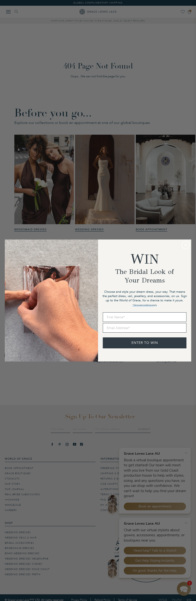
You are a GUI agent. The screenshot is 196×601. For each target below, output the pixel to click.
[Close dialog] (185, 245)
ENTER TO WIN (144, 342)
